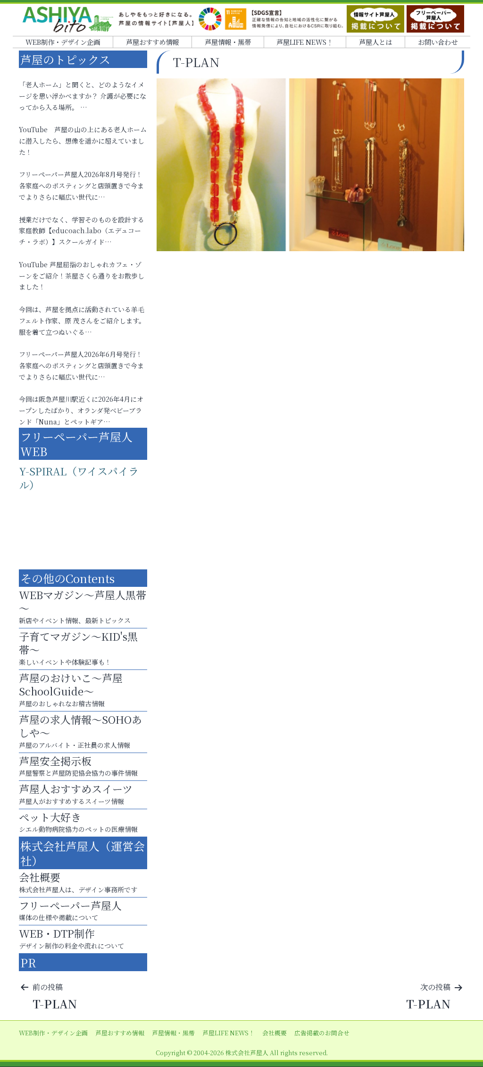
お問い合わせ (438, 42)
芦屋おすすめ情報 (152, 42)
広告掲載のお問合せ (322, 1032)
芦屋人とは (375, 42)
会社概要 (274, 1032)
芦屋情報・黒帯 (228, 42)
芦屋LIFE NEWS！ (304, 42)
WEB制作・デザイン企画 (62, 42)
